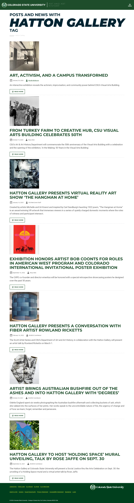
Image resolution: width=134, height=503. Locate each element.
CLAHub (36, 486)
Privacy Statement (42, 492)
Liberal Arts (13, 486)
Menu (130, 6)
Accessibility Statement (57, 492)
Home (12, 35)
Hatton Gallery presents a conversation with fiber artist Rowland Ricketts (65, 328)
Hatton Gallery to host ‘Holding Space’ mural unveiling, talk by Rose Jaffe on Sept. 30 (65, 456)
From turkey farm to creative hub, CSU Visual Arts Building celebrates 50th (64, 132)
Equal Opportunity (30, 492)
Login (74, 492)
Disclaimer (68, 492)
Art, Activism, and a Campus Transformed (59, 75)
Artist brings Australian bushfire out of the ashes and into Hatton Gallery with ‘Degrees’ (64, 390)
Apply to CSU (13, 492)
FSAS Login (21, 486)
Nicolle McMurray (32, 81)
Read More (19, 92)
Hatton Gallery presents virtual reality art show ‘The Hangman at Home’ (63, 195)
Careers (21, 492)
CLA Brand (29, 486)
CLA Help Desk (44, 486)
